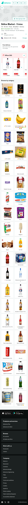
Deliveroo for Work (7, 427)
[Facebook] (2, 502)
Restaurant (5, 449)
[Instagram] (8, 502)
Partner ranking (6, 491)
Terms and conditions (8, 480)
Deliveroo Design (7, 469)
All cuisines (6, 436)
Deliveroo (6, 3)
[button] (24, 55)
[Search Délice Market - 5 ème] (13, 2)
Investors (5, 466)
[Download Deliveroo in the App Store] (6, 413)
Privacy (5, 483)
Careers (5, 451)
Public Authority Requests (9, 494)
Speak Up (5, 488)
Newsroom (5, 464)
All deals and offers (8, 439)
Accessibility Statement (9, 496)
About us (5, 461)
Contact (5, 477)
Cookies (5, 485)
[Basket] (17, 2)
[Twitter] (5, 502)
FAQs (4, 475)
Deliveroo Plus (6, 424)
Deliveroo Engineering (8, 472)
